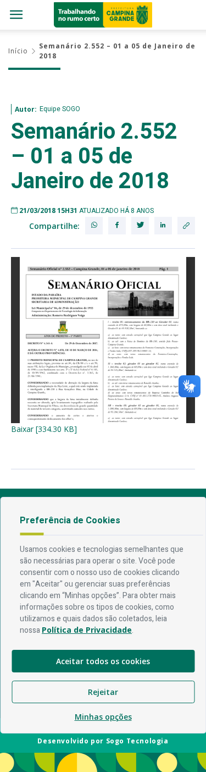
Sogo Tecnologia (137, 741)
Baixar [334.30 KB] (44, 429)
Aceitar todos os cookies (103, 661)
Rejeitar (103, 692)
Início (18, 51)
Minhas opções (103, 716)
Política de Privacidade (87, 630)
